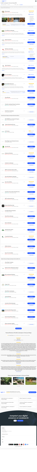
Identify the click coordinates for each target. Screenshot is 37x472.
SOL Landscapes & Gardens (18, 371)
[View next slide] (19, 386)
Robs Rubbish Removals (18, 363)
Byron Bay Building (18, 357)
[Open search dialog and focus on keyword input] (1, 4)
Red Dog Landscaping (18, 340)
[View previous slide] (17, 386)
